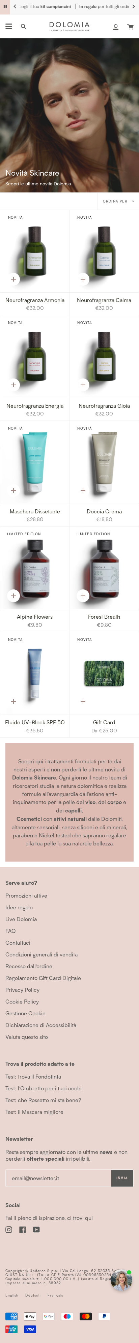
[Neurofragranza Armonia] (35, 251)
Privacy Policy (22, 989)
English (12, 1295)
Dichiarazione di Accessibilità (40, 1025)
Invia (122, 1178)
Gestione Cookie (25, 1013)
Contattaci (17, 942)
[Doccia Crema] (104, 462)
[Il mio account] (116, 26)
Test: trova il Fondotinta (33, 1076)
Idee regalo (19, 907)
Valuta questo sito (26, 1036)
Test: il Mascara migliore (34, 1112)
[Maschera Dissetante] (35, 462)
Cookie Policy (22, 1001)
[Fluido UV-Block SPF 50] (35, 673)
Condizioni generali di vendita (41, 954)
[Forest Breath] (104, 568)
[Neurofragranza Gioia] (104, 356)
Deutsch (32, 1295)
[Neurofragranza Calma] (104, 251)
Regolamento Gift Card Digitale (43, 978)
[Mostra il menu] (9, 27)
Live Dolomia (21, 919)
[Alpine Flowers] (35, 568)
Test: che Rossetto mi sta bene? (43, 1100)
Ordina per (116, 201)
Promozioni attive (26, 895)
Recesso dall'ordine (28, 966)
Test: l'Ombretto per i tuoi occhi (43, 1088)
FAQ (10, 931)
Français (55, 1295)
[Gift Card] (104, 673)
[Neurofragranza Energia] (35, 356)
